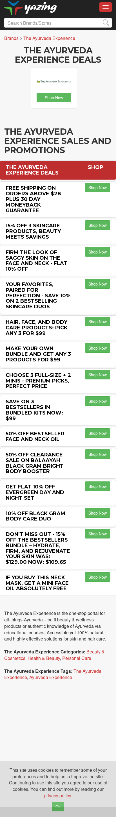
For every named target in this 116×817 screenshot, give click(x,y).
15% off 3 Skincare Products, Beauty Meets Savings (33, 231)
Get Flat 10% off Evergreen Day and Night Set (35, 492)
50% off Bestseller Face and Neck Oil (35, 436)
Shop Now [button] (54, 97)
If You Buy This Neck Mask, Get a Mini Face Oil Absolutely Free (37, 583)
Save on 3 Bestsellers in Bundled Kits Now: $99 (34, 410)
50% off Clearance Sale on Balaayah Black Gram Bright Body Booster (35, 463)
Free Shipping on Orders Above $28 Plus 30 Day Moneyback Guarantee (33, 199)
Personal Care (76, 658)
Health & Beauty (44, 658)
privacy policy (57, 795)
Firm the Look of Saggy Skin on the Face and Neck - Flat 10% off (36, 260)
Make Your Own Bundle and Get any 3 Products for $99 (38, 354)
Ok (58, 806)
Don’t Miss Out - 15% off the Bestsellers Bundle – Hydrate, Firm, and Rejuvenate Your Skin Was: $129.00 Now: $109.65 (38, 548)
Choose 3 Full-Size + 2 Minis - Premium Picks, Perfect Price (38, 381)
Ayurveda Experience (50, 677)
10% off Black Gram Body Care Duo (35, 516)
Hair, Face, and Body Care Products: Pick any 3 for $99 (37, 327)
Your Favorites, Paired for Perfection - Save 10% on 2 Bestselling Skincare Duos (38, 295)
